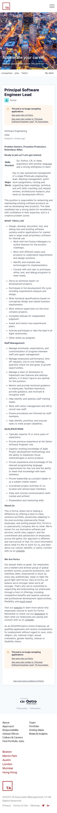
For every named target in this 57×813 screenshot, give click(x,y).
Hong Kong (9, 772)
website (18, 607)
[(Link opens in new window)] (43, 806)
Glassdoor (39, 613)
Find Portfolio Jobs (13, 741)
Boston (7, 752)
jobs (17, 73)
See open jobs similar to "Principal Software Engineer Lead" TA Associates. (30, 120)
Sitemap (35, 805)
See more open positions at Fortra (28, 681)
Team (32, 722)
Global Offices (10, 733)
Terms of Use (20, 805)
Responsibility (10, 730)
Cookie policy (35, 708)
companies (6, 73)
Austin (6, 760)
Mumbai (7, 768)
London (7, 764)
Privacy (6, 805)
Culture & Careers (12, 737)
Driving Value (36, 730)
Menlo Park (9, 756)
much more (25, 601)
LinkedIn (20, 551)
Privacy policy (22, 708)
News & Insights (38, 733)
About (5, 722)
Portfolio (34, 726)
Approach (8, 726)
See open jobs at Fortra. (22, 115)
